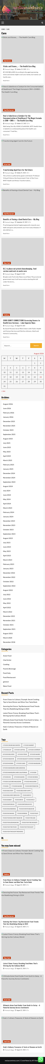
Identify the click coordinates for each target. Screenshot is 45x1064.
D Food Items (22, 754)
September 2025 (9, 434)
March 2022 (7, 612)
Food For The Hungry (29, 822)
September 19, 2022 (22, 222)
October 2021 (8, 625)
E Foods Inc (7, 777)
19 (17, 377)
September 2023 (9, 534)
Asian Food (7, 164)
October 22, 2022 (21, 123)
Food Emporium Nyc (25, 804)
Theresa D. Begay (9, 69)
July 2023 (6, 543)
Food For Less (30, 818)
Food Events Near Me (26, 809)
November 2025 (9, 426)
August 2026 (8, 404)
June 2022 (7, 599)
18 (10, 377)
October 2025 (8, 430)
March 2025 (7, 460)
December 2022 (9, 573)
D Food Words (8, 763)
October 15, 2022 (21, 173)
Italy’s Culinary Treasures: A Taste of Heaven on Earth (20, 728)
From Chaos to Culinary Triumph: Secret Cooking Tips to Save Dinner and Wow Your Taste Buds (21, 700)
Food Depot (27, 795)
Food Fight (34, 813)
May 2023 (7, 551)
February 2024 (8, 512)
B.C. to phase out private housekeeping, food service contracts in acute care (19, 269)
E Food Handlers (34, 763)
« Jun (3, 391)
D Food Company (34, 750)
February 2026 (8, 413)
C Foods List (7, 750)
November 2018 (9, 642)
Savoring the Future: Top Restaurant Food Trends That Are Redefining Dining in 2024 (21, 707)
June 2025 (7, 447)
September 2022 (9, 586)
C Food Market (28, 745)
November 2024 (9, 478)
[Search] (42, 23)
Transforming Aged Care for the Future (18, 170)
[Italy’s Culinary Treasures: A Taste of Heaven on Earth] (22, 1030)
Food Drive (19, 800)
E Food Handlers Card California (15, 772)
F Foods (5, 786)
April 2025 (7, 456)
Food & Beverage (9, 669)
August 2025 (8, 439)
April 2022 (7, 607)
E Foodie (33, 772)
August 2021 (8, 633)
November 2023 (9, 525)
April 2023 (7, 556)
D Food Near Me (8, 759)
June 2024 (7, 495)
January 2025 (8, 469)
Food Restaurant (9, 110)
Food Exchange (8, 813)
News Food (7, 263)
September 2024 (9, 482)
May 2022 (7, 603)
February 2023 (8, 564)
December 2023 (9, 521)
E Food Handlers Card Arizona (14, 768)
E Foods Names (19, 777)
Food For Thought (26, 827)
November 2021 (9, 620)
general (6, 682)
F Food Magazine (30, 781)
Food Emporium (8, 804)
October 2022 (8, 581)
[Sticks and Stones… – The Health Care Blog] (22, 50)
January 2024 (8, 517)
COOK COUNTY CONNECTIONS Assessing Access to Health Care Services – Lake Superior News (21, 321)
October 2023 (8, 530)
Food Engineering (9, 809)
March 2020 (7, 638)
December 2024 (9, 473)
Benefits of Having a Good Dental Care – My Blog (21, 219)
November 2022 (9, 577)
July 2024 (6, 491)
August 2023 (8, 538)
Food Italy (7, 673)
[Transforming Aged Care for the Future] (22, 153)
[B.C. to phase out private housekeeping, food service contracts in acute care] (22, 252)
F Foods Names (17, 786)
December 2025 (9, 421)
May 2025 (7, 452)
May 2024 (7, 499)
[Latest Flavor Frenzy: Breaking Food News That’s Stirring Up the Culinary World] (22, 947)
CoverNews (25, 1060)
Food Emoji (30, 800)
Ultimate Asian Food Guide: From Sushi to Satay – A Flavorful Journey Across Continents (22, 721)
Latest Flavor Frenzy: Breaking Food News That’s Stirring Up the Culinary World (21, 714)
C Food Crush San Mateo (11, 745)
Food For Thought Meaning (13, 831)
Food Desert (7, 800)
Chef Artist (7, 61)
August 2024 (8, 486)
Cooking (6, 315)
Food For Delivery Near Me (12, 818)
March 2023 (7, 560)
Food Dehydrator (31, 786)
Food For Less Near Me (11, 822)
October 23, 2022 (21, 69)
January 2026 (8, 417)
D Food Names (35, 754)
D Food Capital (19, 750)
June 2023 (7, 547)
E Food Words (33, 777)
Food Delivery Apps (23, 790)
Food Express (22, 813)
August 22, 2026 (21, 885)
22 (35, 377)
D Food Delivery (9, 754)
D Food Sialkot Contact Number (28, 759)
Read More (6, 80)
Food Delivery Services (11, 795)
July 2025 (6, 443)
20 (23, 377)
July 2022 (6, 594)
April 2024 (7, 504)
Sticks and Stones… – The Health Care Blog (19, 66)
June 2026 (7, 408)
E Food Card (20, 763)
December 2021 (9, 616)
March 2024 (7, 508)
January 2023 (8, 568)
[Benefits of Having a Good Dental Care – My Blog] (22, 203)
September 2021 (9, 629)
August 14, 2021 (21, 326)
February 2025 (8, 465)
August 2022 (8, 590)
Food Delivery (8, 790)
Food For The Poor (10, 827)
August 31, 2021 (21, 274)
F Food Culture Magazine (12, 781)
